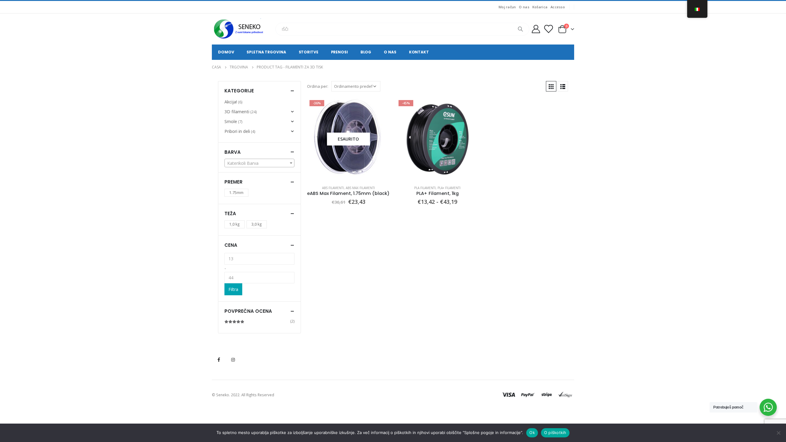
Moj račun (507, 7)
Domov (226, 52)
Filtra (233, 289)
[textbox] (259, 163)
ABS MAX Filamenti (360, 188)
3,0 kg (256, 224)
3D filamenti (236, 111)
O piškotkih (555, 432)
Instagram (233, 360)
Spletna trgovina (266, 52)
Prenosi (339, 52)
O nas (524, 7)
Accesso (558, 7)
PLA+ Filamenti (449, 188)
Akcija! (230, 102)
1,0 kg (234, 224)
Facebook (218, 360)
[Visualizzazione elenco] (563, 86)
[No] (778, 433)
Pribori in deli (237, 131)
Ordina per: (317, 86)
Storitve (308, 52)
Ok (532, 432)
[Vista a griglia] (551, 86)
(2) (259, 321)
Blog (366, 52)
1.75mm (236, 192)
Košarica (539, 7)
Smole (230, 121)
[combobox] (259, 163)
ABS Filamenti (333, 188)
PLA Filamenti (425, 188)
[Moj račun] (536, 29)
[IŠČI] (520, 29)
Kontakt (419, 52)
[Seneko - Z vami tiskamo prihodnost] (239, 29)
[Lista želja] (548, 29)
